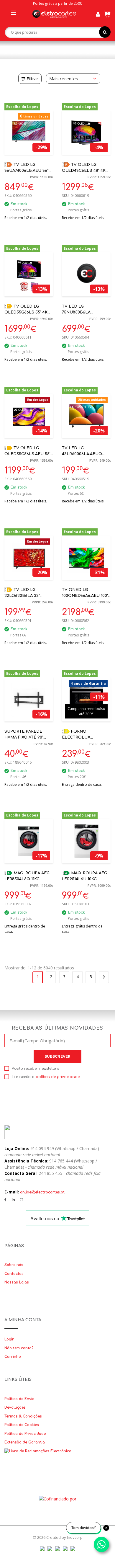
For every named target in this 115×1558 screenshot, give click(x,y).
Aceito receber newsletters (35, 1069)
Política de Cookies (21, 1425)
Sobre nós (13, 1265)
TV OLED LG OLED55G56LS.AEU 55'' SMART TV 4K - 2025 (27, 454)
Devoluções (15, 1407)
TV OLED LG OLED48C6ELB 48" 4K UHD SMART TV (84, 171)
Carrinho (12, 1357)
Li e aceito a (46, 1077)
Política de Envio (19, 1399)
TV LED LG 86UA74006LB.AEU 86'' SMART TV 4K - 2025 (26, 171)
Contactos (14, 1274)
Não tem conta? (18, 1348)
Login (9, 1339)
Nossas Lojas (16, 1282)
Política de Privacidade (25, 1434)
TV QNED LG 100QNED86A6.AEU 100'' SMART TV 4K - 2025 (85, 596)
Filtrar (31, 78)
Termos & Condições (23, 1416)
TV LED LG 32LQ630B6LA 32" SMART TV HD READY (26, 596)
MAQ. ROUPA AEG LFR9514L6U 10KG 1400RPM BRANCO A (84, 879)
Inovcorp (75, 1537)
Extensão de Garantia (24, 1442)
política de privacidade (58, 1077)
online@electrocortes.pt (42, 1192)
